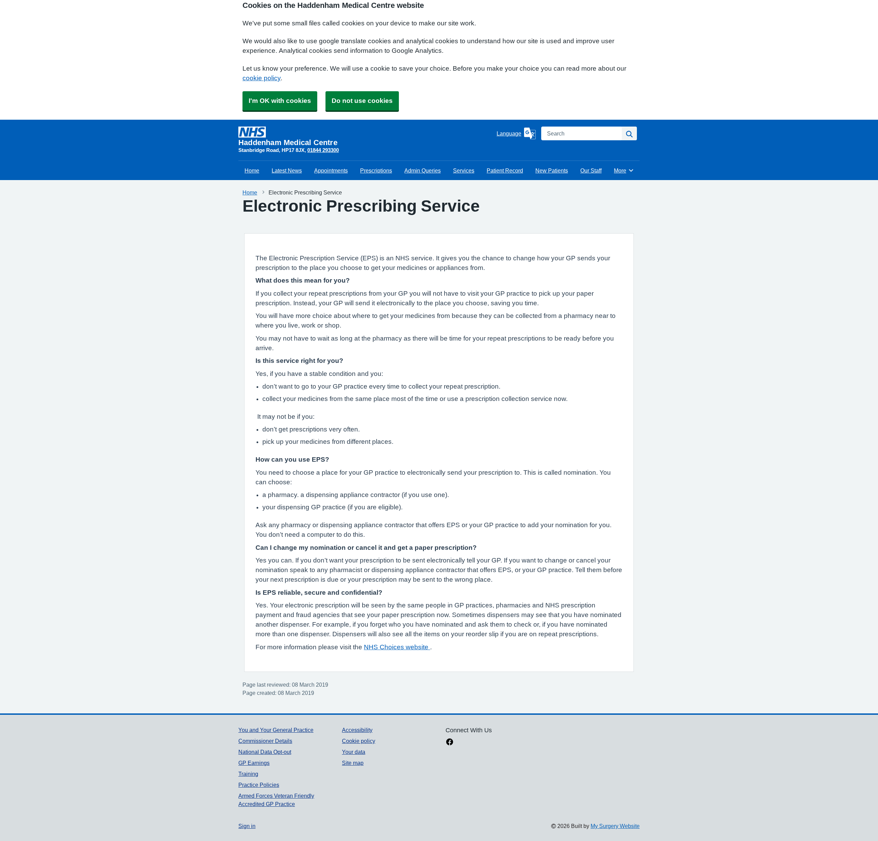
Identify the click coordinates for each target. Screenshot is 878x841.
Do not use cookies (362, 100)
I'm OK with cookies (280, 100)
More (624, 170)
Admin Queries (422, 170)
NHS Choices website (397, 647)
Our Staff (591, 170)
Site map (353, 763)
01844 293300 (323, 150)
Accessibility (357, 730)
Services (463, 170)
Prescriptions (376, 170)
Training (248, 774)
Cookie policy (358, 741)
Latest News (287, 170)
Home (252, 170)
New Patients (551, 170)
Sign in (247, 826)
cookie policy (261, 78)
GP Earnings (254, 763)
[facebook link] (450, 742)
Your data (353, 752)
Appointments (331, 170)
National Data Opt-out (264, 752)
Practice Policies (258, 784)
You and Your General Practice (275, 730)
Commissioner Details (265, 741)
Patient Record (505, 170)
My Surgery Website (615, 826)
